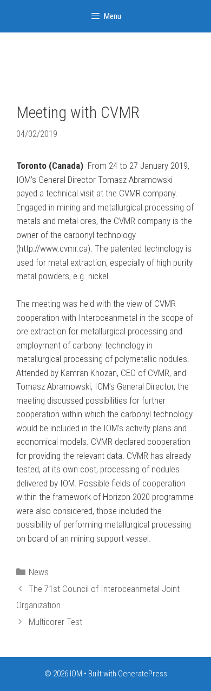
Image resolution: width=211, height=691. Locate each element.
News (39, 572)
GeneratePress (142, 674)
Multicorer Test (55, 621)
